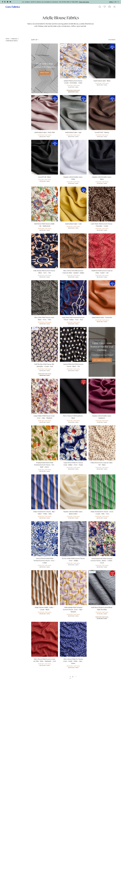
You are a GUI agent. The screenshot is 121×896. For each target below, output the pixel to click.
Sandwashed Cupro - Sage (73, 132)
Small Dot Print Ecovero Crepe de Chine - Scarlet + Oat (102, 272)
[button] (100, 7)
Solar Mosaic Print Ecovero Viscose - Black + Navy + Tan (44, 272)
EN (115, 2)
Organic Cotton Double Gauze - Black (102, 178)
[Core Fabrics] (13, 7)
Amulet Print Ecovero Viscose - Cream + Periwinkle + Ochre (73, 82)
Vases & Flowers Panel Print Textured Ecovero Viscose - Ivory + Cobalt (45, 561)
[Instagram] (4, 2)
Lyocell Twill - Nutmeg (102, 132)
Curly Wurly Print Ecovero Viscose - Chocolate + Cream (102, 225)
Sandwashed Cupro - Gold (73, 224)
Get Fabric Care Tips (102, 360)
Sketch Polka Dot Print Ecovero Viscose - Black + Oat (73, 365)
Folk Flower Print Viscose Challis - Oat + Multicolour (44, 225)
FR (118, 2)
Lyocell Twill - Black (44, 177)
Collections (14, 38)
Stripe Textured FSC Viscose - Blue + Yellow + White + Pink (44, 513)
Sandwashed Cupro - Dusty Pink (44, 132)
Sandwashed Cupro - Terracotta (102, 317)
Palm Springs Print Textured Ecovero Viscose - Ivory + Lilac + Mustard (73, 610)
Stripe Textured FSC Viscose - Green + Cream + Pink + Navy (102, 513)
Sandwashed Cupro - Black (101, 81)
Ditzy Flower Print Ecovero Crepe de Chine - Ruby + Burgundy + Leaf (44, 660)
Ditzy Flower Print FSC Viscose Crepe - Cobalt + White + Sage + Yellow (73, 661)
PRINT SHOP (44, 72)
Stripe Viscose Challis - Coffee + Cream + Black (44, 608)
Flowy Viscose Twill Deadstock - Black (73, 417)
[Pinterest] (7, 2)
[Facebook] (2, 2)
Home (7, 38)
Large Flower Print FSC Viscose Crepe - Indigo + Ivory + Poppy (73, 464)
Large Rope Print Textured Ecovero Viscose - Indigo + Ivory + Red (73, 319)
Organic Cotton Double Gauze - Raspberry (102, 417)
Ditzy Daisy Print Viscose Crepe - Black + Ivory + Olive (44, 319)
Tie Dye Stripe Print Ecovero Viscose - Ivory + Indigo (73, 560)
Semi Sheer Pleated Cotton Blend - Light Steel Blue (102, 608)
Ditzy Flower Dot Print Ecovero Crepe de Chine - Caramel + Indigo (73, 272)
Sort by (34, 39)
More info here (84, 2)
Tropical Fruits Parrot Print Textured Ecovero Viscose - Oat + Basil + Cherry (44, 465)
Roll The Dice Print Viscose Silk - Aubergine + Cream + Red (45, 365)
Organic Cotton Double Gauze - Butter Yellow (73, 513)
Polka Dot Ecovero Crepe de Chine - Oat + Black (102, 464)
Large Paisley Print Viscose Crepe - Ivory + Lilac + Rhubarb (44, 417)
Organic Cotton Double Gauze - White (73, 178)
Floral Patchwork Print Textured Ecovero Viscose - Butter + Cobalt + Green (102, 561)
